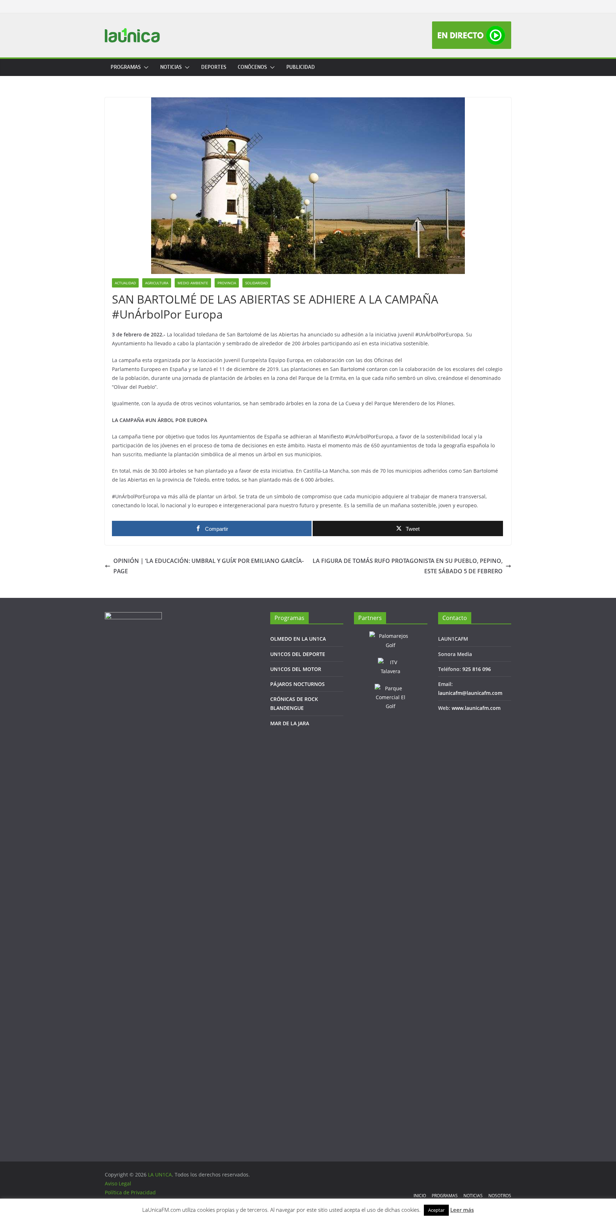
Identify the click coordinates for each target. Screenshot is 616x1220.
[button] (145, 67)
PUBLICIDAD (300, 67)
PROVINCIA (226, 282)
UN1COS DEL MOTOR (295, 669)
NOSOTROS (499, 1196)
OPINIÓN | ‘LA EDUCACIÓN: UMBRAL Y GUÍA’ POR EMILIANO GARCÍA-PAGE (208, 566)
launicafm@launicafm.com (470, 693)
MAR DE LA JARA (289, 723)
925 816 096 (476, 669)
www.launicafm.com (476, 708)
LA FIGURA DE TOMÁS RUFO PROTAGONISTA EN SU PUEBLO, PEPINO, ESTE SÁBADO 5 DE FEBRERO (408, 566)
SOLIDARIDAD (256, 282)
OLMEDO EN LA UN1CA (298, 638)
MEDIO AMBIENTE (193, 282)
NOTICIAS (171, 67)
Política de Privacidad (130, 1192)
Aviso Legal (118, 1183)
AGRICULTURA (156, 282)
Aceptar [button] (436, 1210)
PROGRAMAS (126, 67)
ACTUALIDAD (125, 282)
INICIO (420, 1196)
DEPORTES (213, 67)
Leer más (462, 1209)
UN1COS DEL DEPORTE (297, 654)
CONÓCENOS (252, 67)
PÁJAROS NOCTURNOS (297, 684)
